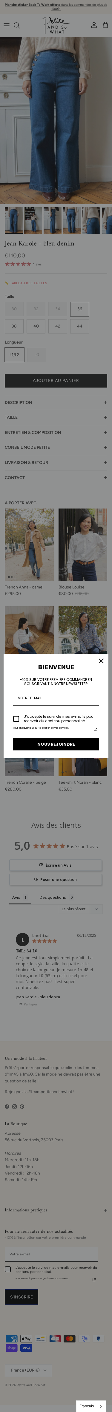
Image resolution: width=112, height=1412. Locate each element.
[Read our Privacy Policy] (95, 729)
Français (86, 1406)
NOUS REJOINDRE (56, 744)
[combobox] (91, 1406)
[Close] (101, 661)
